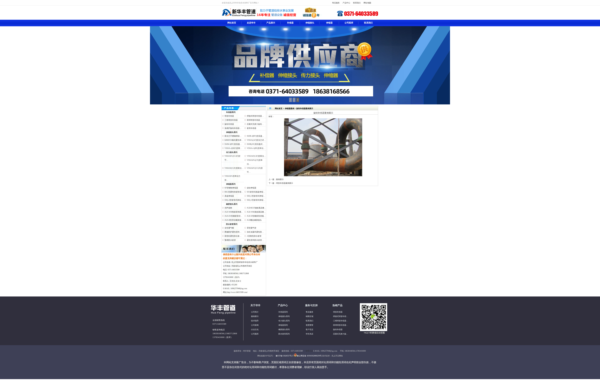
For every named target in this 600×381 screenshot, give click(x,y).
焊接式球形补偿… (340, 316)
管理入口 (309, 351)
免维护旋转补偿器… (233, 128)
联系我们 (357, 3)
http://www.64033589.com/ (237, 292)
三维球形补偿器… (340, 321)
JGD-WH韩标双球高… (234, 212)
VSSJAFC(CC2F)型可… (232, 158)
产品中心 (346, 3)
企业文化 (255, 329)
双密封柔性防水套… (233, 236)
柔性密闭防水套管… (255, 240)
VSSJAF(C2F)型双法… (256, 156)
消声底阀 (228, 208)
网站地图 (367, 3)
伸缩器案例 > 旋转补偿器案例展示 (299, 108)
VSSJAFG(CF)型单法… (254, 162)
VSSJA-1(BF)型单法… (256, 148)
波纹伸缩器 (251, 188)
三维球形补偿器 (231, 120)
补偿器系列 (230, 112)
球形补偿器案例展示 (284, 183)
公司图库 (349, 23)
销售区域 (309, 316)
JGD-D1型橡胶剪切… (233, 216)
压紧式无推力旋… (340, 334)
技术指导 (255, 321)
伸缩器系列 (230, 184)
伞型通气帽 (229, 228)
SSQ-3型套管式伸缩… (256, 196)
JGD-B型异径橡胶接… (234, 220)
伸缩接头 (309, 23)
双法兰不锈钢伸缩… (233, 136)
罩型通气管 (251, 228)
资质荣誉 (309, 325)
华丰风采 (309, 334)
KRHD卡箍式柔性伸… (234, 140)
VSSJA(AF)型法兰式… (256, 140)
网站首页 (231, 23)
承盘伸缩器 (229, 196)
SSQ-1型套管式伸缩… (256, 200)
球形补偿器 (229, 116)
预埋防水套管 (230, 240)
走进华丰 (251, 23)
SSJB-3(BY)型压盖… (255, 136)
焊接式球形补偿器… (255, 116)
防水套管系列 (231, 224)
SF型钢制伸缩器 (231, 188)
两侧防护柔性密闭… (233, 232)
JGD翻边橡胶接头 (254, 220)
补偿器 (290, 23)
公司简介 (255, 312)
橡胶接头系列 (231, 204)
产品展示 (270, 23)
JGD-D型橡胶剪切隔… (256, 216)
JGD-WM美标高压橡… (256, 212)
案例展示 (280, 179)
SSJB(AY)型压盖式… (255, 144)
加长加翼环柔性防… (255, 232)
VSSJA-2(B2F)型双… (233, 148)
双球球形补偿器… (340, 325)
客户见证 (309, 329)
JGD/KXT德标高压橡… (256, 208)
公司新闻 (255, 325)
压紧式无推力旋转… (255, 124)
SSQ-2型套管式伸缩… (234, 200)
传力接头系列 (231, 152)
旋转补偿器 (229, 124)
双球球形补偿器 (253, 120)
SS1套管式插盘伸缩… (256, 192)
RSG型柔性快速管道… (234, 192)
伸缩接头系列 (231, 132)
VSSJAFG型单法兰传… (232, 178)
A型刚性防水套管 (254, 236)
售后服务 (336, 3)
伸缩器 (329, 23)
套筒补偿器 (251, 128)
